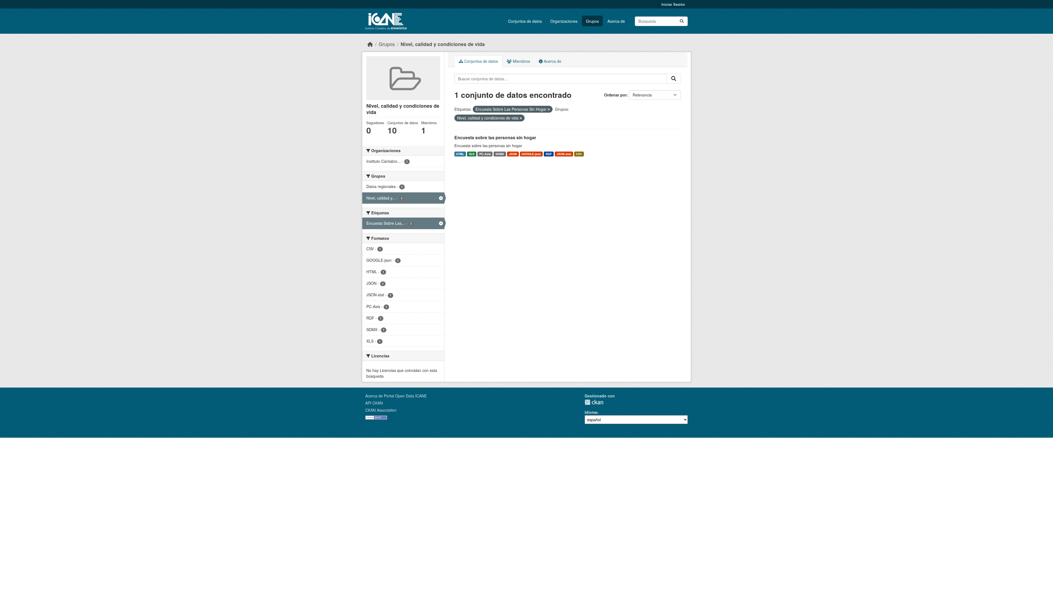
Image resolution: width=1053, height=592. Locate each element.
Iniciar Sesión (673, 4)
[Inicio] (370, 44)
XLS (471, 154)
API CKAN (374, 403)
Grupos (592, 21)
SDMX (500, 154)
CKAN (594, 402)
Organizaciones (564, 21)
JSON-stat (564, 154)
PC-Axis (485, 154)
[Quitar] (549, 109)
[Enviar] (681, 21)
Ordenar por (615, 95)
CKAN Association (381, 410)
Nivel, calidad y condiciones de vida (443, 44)
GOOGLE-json (531, 154)
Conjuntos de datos (525, 21)
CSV (579, 154)
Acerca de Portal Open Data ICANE (396, 396)
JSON (513, 154)
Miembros (521, 61)
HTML (460, 154)
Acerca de (616, 21)
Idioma (591, 412)
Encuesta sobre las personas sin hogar (495, 137)
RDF (549, 154)
